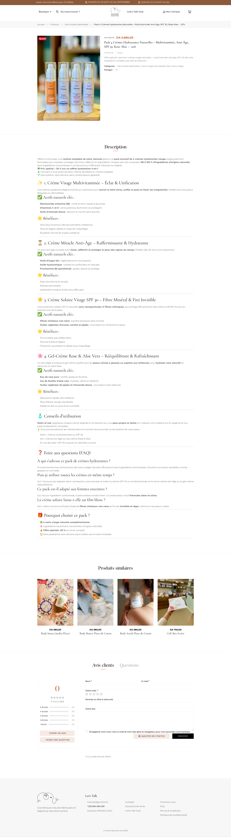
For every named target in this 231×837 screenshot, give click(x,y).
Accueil (41, 24)
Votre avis (90, 708)
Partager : (108, 70)
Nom (88, 681)
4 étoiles (44, 711)
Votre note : (91, 690)
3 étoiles (44, 716)
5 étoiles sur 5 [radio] (101, 694)
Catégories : (110, 66)
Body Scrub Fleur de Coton (135, 633)
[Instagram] (92, 813)
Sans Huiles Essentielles (76, 24)
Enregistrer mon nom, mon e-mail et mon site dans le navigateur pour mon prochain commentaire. (139, 732)
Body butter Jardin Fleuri (55, 633)
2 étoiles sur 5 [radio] (90, 694)
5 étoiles (44, 707)
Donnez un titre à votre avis (99, 699)
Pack (168, 66)
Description (115, 147)
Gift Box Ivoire (175, 633)
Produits (54, 24)
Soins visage (177, 66)
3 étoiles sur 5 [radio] (94, 694)
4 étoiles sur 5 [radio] (97, 694)
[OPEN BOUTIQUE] (51, 11)
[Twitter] (89, 813)
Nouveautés (159, 66)
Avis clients (103, 665)
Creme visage (146, 66)
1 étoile (43, 724)
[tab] (115, 147)
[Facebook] (116, 69)
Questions (129, 665)
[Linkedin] (94, 813)
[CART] (189, 12)
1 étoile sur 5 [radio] (86, 694)
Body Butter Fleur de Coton (95, 633)
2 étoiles (44, 720)
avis (120, 53)
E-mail (145, 681)
